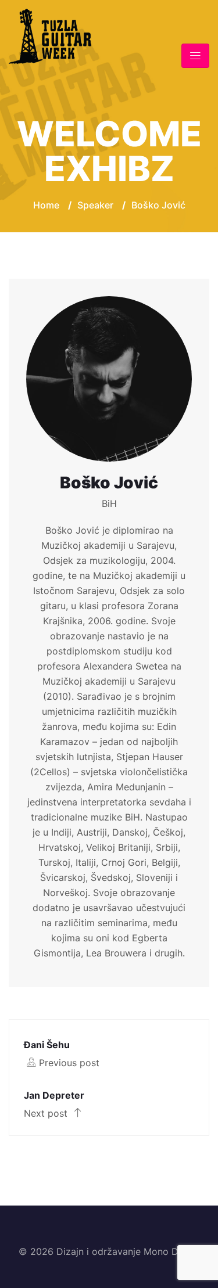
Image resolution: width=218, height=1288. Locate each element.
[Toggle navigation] (195, 56)
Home (46, 205)
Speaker (95, 205)
